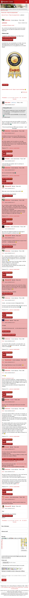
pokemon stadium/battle (14, 148)
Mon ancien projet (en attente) (9, 334)
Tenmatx (7, 447)
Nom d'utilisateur (5, 526)
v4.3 (7, 585)
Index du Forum (5, 15)
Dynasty (7, 320)
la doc (18, 483)
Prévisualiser (23, 550)
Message (3, 536)
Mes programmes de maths (8, 459)
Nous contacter (12, 587)
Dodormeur (8, 20)
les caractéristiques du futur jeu (9, 37)
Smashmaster (8, 360)
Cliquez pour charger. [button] (4, 10)
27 (22, 97)
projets (4, 153)
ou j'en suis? (5, 84)
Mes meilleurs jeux (19, 459)
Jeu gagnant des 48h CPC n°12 (9, 461)
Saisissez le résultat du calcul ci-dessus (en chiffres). (13, 571)
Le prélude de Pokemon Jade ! (8, 25)
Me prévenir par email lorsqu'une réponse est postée (13, 565)
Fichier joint (24, 92)
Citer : (3, 104)
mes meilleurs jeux (7, 151)
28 (24, 97)
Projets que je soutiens (7, 195)
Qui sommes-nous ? (20, 587)
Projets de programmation (14, 15)
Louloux (7, 497)
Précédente (4, 97)
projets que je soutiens (7, 155)
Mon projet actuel (6, 331)
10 (17, 97)
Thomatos (7, 158)
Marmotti (7, 399)
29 (25, 97)
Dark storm (8, 102)
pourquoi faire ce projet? (7, 39)
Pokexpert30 (8, 186)
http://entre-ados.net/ (21, 463)
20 (20, 97)
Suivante (14, 99)
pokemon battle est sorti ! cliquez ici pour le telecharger (13, 89)
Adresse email (5, 531)
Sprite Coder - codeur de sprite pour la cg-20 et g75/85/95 (13, 367)
